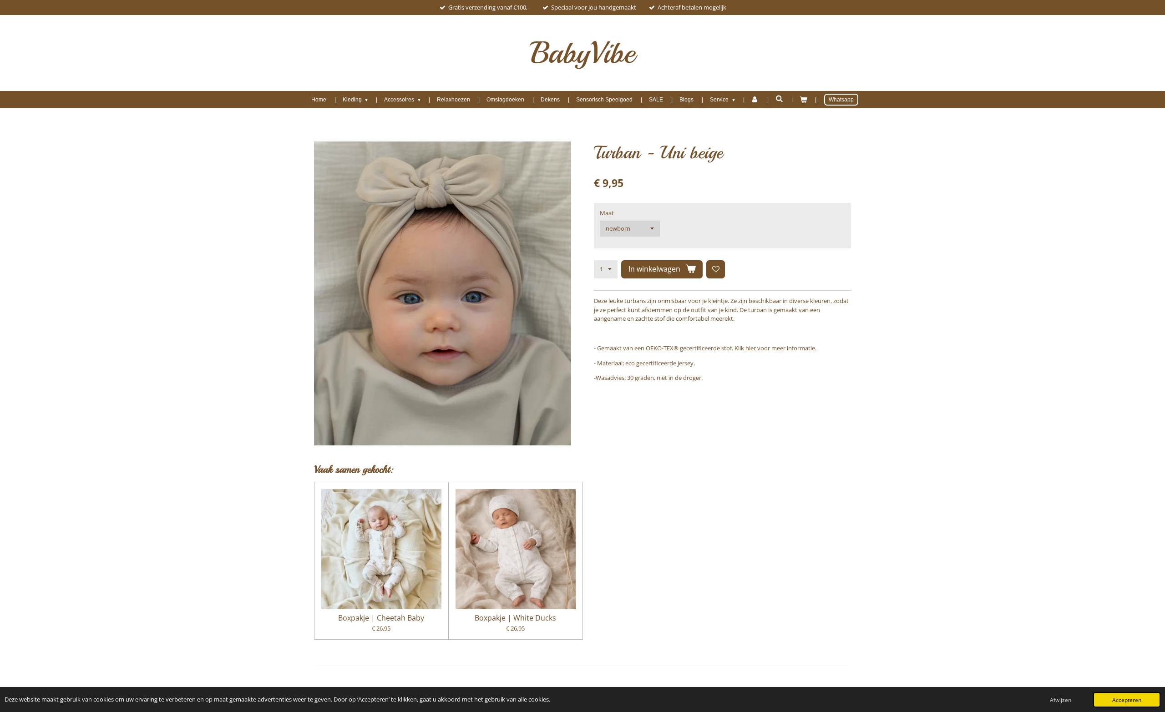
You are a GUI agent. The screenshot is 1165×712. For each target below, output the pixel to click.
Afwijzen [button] (1060, 699)
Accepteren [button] (1126, 699)
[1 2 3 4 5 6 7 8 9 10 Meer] (606, 269)
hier (750, 348)
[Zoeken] (779, 99)
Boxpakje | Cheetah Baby (381, 618)
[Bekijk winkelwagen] (803, 100)
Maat (607, 213)
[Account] (755, 100)
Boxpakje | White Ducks (515, 618)
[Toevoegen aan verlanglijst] (715, 269)
